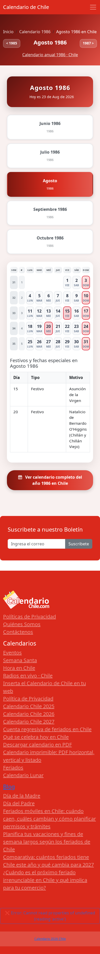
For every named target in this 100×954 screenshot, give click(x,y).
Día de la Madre (21, 795)
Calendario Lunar (23, 775)
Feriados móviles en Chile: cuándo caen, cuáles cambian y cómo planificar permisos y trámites (49, 819)
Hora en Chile (19, 667)
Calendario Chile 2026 (28, 713)
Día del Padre (19, 803)
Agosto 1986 (50, 42)
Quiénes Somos (22, 624)
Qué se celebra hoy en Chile (36, 736)
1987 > (88, 43)
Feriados (13, 767)
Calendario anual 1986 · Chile (50, 55)
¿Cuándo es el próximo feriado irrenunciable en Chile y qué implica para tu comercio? (45, 880)
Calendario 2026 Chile (50, 939)
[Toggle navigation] (93, 7)
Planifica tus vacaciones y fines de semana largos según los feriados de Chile (46, 842)
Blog (9, 786)
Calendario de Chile (26, 7)
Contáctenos (18, 631)
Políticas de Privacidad (29, 616)
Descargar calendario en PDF (37, 744)
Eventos (12, 652)
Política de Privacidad (28, 698)
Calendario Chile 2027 (28, 721)
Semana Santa (20, 660)
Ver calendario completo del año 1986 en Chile (53, 480)
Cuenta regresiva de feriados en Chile (47, 729)
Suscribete (78, 544)
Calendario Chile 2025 (28, 706)
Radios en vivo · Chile (28, 675)
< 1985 (11, 43)
